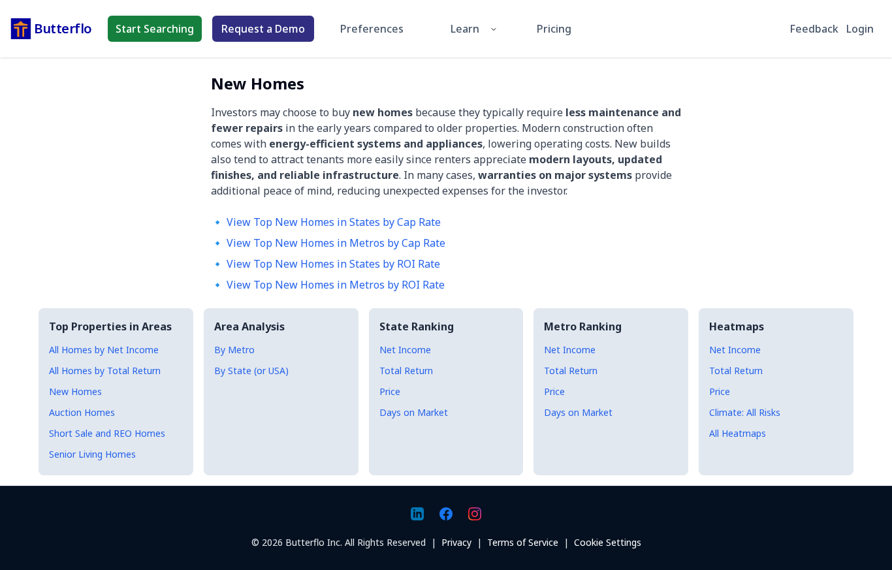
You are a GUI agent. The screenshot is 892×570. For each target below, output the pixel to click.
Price (389, 391)
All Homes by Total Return (105, 370)
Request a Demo (263, 29)
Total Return (406, 370)
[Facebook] (446, 513)
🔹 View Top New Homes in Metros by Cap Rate (328, 243)
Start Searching (155, 29)
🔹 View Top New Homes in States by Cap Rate (326, 222)
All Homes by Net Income (104, 349)
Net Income (405, 349)
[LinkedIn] (417, 513)
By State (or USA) (251, 370)
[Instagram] (474, 513)
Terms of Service (522, 542)
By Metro (234, 349)
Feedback (813, 29)
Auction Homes (82, 412)
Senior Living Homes (92, 454)
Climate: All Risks (744, 412)
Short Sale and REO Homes (107, 433)
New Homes (75, 391)
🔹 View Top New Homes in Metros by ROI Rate (328, 284)
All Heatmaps (737, 433)
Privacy (456, 542)
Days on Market (413, 412)
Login (860, 29)
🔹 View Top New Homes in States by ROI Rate (325, 264)
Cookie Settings (607, 542)
